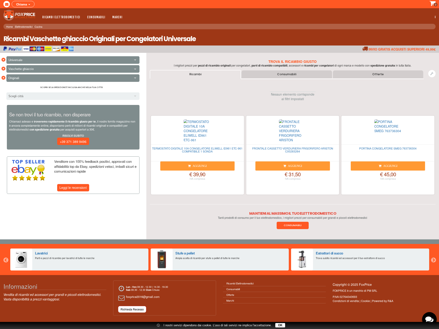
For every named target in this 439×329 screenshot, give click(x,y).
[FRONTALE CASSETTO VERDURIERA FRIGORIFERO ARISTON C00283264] (292, 131)
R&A (390, 301)
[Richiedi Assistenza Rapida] (432, 73)
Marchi (117, 17)
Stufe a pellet (185, 253)
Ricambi (195, 74)
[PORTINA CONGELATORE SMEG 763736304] (387, 131)
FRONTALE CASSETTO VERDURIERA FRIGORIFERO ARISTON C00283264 (292, 149)
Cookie (365, 301)
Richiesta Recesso (132, 309)
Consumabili (96, 17)
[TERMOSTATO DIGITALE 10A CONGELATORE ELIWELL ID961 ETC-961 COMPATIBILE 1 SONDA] (197, 131)
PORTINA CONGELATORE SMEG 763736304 (388, 148)
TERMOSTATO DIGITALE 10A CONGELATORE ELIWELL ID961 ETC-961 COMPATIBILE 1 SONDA (197, 149)
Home (9, 26)
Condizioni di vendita (346, 301)
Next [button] (433, 259)
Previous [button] (5, 259)
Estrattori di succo (329, 253)
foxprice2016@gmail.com (143, 296)
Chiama (22, 4)
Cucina (38, 26)
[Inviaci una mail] (6, 4)
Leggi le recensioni (73, 187)
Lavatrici (41, 253)
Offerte (378, 74)
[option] (79, 259)
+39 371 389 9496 (73, 141)
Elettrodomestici (23, 26)
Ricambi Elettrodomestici (61, 17)
